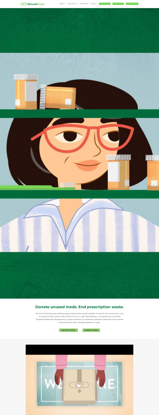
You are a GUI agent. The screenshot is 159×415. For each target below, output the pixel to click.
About (62, 3)
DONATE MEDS (91, 330)
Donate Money (132, 3)
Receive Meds (104, 3)
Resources (72, 3)
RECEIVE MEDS (68, 330)
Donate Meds (118, 3)
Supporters (84, 3)
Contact (94, 3)
